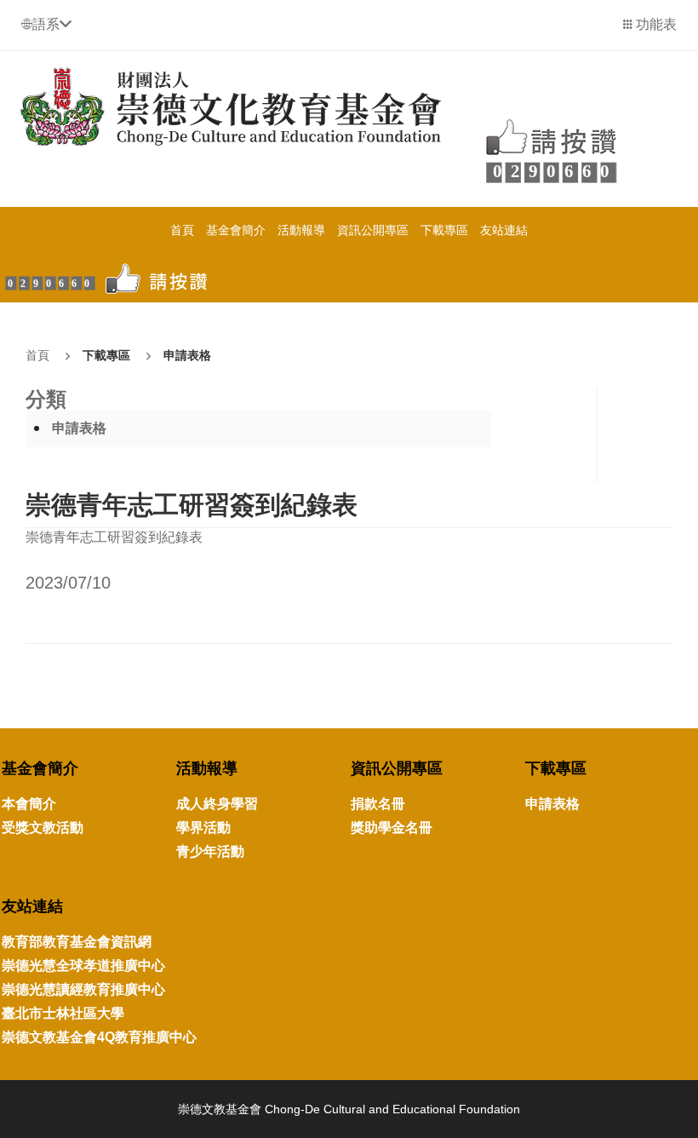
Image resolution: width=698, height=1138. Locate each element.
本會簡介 (29, 803)
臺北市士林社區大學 (63, 1013)
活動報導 (301, 230)
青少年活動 (210, 851)
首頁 (182, 230)
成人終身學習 (217, 803)
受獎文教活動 (42, 827)
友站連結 (504, 230)
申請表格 (187, 355)
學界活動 (203, 827)
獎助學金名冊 (391, 827)
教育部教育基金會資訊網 (77, 941)
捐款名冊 (378, 803)
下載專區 (444, 230)
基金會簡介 (236, 230)
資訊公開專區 (373, 230)
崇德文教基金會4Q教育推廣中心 (99, 1037)
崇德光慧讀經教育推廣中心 (83, 989)
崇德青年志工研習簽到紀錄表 (192, 505)
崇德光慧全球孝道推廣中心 (83, 965)
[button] (46, 24)
